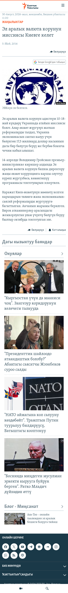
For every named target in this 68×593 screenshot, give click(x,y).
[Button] (58, 51)
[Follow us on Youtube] (22, 546)
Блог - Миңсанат (21, 506)
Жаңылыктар (12, 22)
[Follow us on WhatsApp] (5, 555)
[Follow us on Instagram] (56, 546)
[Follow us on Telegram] (30, 546)
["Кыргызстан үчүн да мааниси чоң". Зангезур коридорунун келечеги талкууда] (34, 276)
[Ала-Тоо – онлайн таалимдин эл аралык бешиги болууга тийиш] (14, 519)
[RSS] (14, 555)
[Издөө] (47, 588)
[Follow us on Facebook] (5, 546)
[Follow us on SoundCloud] (47, 546)
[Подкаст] (22, 555)
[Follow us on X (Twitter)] (14, 546)
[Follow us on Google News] (39, 546)
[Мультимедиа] (20, 588)
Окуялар (13, 253)
